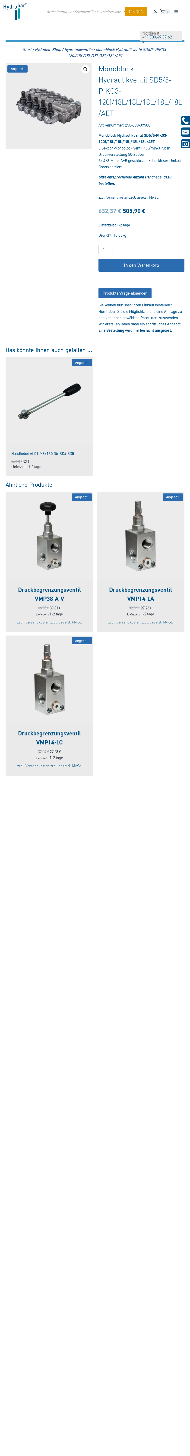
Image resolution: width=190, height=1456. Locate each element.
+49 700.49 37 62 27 (157, 39)
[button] (85, 69)
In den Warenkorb (141, 265)
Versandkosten (117, 197)
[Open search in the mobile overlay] (95, 11)
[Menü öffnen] (176, 11)
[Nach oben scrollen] (11, 1449)
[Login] (155, 11)
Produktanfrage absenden (125, 293)
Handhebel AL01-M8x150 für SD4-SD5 (42, 453)
